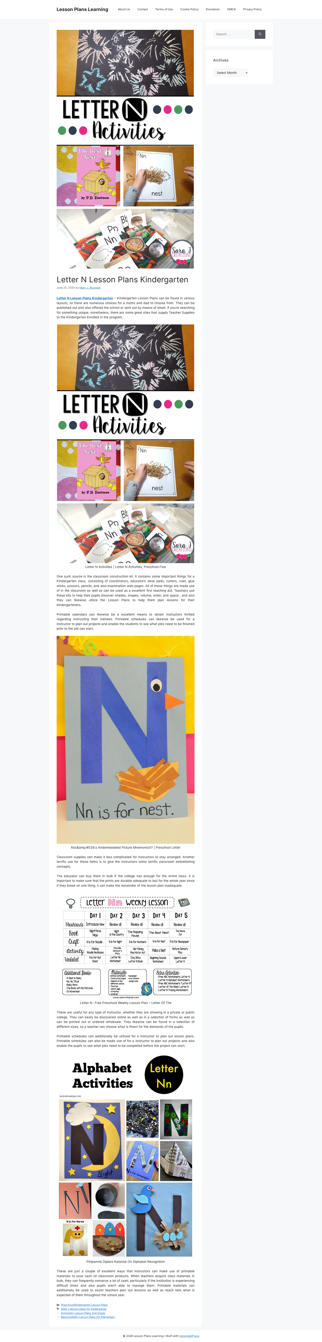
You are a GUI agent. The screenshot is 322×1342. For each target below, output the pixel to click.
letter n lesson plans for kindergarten (84, 1308)
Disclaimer (213, 9)
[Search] (260, 34)
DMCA (231, 9)
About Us (124, 9)
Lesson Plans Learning (82, 9)
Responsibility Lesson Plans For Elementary (88, 1317)
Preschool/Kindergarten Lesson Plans (84, 1304)
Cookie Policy (189, 9)
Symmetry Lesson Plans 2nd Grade (83, 1313)
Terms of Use (164, 9)
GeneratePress (189, 1336)
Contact (143, 9)
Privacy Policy (252, 9)
